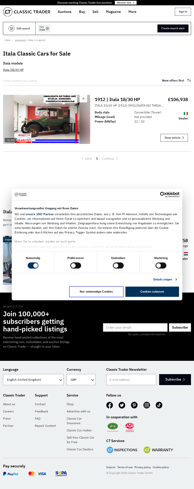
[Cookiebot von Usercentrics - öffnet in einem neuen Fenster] (162, 194)
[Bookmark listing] (83, 98)
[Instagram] (146, 405)
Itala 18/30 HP (13, 70)
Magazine (113, 11)
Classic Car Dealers (80, 449)
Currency (74, 369)
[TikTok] (159, 405)
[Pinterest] (134, 405)
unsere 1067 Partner (40, 214)
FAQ (37, 418)
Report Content (45, 426)
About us (9, 404)
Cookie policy (161, 467)
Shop (70, 404)
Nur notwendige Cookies (96, 291)
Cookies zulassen (152, 291)
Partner (8, 426)
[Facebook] (109, 405)
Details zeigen (162, 279)
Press (7, 418)
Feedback (41, 411)
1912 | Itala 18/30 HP (117, 99)
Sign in (183, 11)
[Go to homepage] (26, 11)
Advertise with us (78, 411)
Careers (8, 411)
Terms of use (125, 467)
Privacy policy (143, 467)
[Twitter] (122, 405)
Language (10, 369)
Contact (40, 404)
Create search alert (173, 28)
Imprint (110, 467)
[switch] (75, 266)
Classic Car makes (79, 430)
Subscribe (180, 327)
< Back (7, 40)
